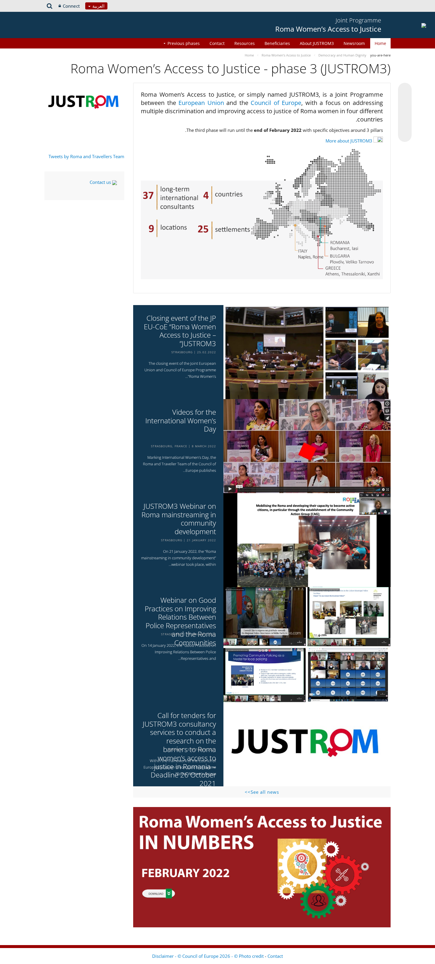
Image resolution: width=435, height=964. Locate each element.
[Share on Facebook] (404, 112)
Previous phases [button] (183, 43)
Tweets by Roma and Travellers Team (86, 156)
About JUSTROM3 (317, 43)
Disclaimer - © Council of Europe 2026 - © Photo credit (208, 956)
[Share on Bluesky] (404, 90)
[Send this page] (404, 135)
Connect (71, 6)
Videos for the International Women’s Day (180, 420)
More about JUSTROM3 (349, 141)
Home (380, 43)
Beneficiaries (277, 43)
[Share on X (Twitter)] (404, 101)
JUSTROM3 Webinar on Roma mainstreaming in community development (178, 519)
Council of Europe (276, 103)
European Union (202, 103)
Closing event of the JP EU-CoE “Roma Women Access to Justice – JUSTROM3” (180, 331)
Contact (217, 43)
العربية (97, 6)
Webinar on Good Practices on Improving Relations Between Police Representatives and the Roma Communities (180, 621)
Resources (244, 43)
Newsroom (354, 43)
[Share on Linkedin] (404, 123)
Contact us (101, 182)
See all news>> (262, 792)
